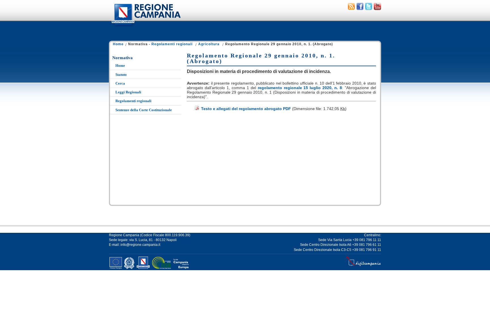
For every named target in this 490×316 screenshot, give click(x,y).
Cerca (120, 83)
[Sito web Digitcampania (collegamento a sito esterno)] (363, 266)
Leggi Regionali (128, 92)
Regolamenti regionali (172, 44)
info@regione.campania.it (140, 244)
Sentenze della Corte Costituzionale (143, 110)
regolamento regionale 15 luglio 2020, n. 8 (300, 87)
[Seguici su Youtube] (377, 9)
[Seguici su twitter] (368, 9)
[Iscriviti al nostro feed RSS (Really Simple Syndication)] (351, 9)
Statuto (121, 74)
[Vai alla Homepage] (146, 26)
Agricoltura (208, 44)
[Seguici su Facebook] (360, 9)
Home (118, 44)
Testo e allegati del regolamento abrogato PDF (246, 108)
